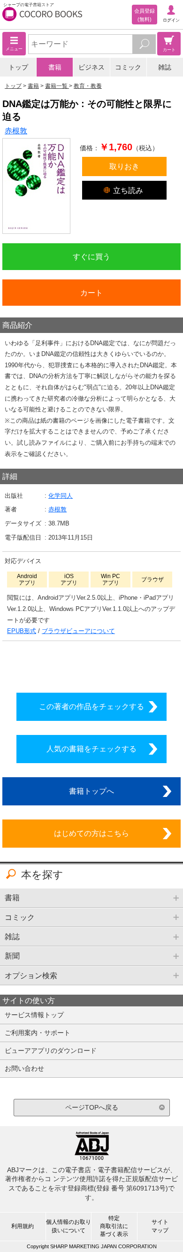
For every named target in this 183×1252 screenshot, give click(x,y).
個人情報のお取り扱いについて (68, 1226)
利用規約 (22, 1226)
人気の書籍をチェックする (91, 748)
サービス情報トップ (34, 1015)
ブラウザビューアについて (78, 630)
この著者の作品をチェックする (91, 706)
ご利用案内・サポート (37, 1032)
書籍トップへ (91, 791)
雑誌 (164, 67)
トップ (18, 67)
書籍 (54, 67)
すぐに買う (91, 256)
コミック (128, 67)
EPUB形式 (21, 630)
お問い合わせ (24, 1068)
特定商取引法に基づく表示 (114, 1226)
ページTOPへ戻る (91, 1107)
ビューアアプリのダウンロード (51, 1050)
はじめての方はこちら (91, 833)
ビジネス (91, 67)
